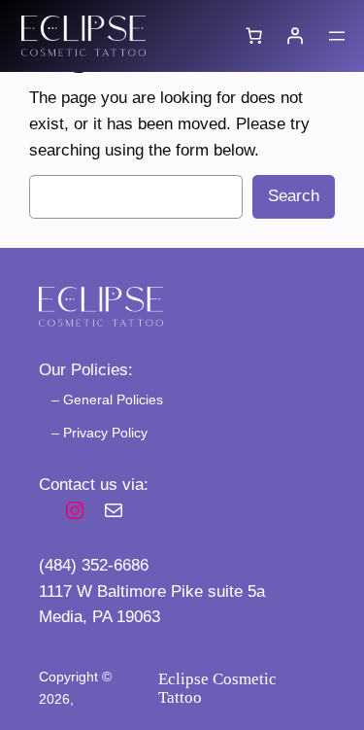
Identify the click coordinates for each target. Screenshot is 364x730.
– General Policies (107, 399)
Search (293, 196)
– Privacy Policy (99, 432)
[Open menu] (336, 36)
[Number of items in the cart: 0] (254, 36)
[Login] (295, 36)
